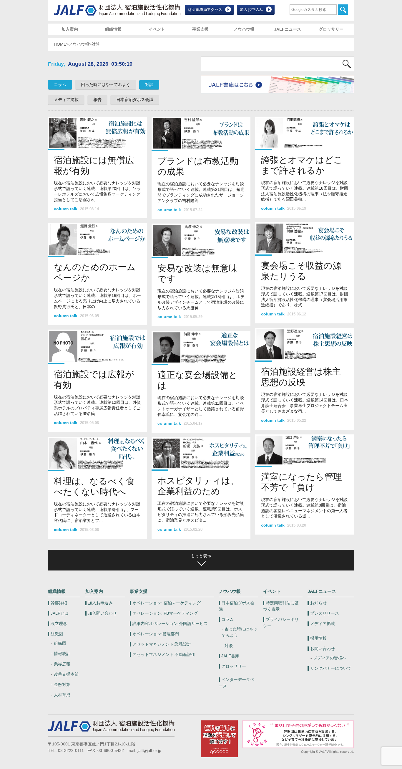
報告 (97, 99)
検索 (343, 9)
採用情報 (318, 638)
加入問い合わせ (102, 613)
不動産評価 (163, 654)
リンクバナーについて (330, 668)
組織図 (57, 634)
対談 (149, 84)
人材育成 (62, 695)
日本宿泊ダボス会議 (134, 99)
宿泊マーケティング (166, 603)
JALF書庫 (230, 656)
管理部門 (155, 634)
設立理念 (59, 623)
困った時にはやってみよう (105, 84)
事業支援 (200, 29)
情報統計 (62, 653)
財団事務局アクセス (205, 9)
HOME (60, 44)
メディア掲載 (66, 99)
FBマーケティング (165, 613)
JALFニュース (287, 29)
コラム (60, 84)
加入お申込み (251, 9)
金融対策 (62, 684)
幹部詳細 (59, 603)
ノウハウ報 (244, 29)
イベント (157, 29)
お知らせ (318, 603)
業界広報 (62, 664)
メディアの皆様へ (329, 658)
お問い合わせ (322, 648)
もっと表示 (201, 556)
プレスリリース (324, 613)
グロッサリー (331, 29)
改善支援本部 (66, 674)
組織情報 (113, 29)
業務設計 (161, 644)
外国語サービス (170, 623)
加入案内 (70, 29)
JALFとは (60, 613)
